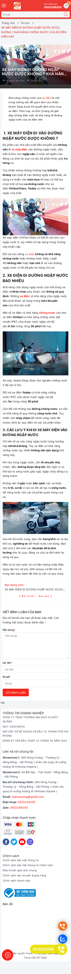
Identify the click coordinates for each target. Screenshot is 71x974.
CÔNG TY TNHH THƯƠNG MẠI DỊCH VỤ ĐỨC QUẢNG (30, 719)
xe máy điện (19, 149)
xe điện (46, 97)
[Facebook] (6, 841)
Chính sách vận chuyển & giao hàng (24, 875)
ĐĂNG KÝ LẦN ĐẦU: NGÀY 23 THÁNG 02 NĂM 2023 (35, 740)
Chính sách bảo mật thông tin (21, 860)
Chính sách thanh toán (16, 880)
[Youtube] (22, 841)
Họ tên (7, 662)
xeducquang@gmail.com (28, 796)
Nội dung (9, 629)
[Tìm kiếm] (66, 14)
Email (7, 676)
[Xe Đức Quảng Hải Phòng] (17, 6)
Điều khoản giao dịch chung (20, 870)
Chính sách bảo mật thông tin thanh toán (28, 865)
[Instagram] (30, 841)
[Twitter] (14, 841)
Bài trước (29, 596)
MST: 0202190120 (14, 726)
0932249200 (26, 802)
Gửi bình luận (16, 692)
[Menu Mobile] (4, 5)
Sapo (44, 957)
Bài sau (44, 596)
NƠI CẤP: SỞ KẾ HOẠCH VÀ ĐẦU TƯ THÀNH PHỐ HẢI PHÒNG (35, 733)
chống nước (47, 312)
